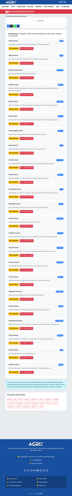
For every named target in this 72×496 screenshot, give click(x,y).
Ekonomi (30, 6)
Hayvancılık (21, 6)
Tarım (13, 6)
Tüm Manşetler (43, 482)
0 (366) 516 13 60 (27, 328)
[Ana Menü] (65, 2)
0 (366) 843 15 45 (28, 299)
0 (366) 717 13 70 (27, 343)
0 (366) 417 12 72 (27, 109)
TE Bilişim (40, 493)
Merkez (55, 403)
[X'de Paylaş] (11, 26)
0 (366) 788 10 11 (27, 226)
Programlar (65, 6)
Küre (48, 403)
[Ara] (62, 2)
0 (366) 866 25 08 (28, 153)
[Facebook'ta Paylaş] (8, 26)
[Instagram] (31, 470)
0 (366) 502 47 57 (28, 124)
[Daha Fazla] (18, 26)
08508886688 (37, 460)
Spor (57, 6)
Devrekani (11, 403)
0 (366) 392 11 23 (27, 270)
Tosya (40, 406)
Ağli (15, 399)
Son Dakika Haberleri (15, 485)
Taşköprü (34, 406)
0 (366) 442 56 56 (28, 77)
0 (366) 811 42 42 (28, 138)
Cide (40, 399)
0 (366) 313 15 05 (27, 211)
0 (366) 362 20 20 (28, 196)
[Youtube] (37, 470)
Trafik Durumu (43, 478)
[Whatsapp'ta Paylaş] (14, 26)
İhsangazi (35, 403)
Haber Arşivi (42, 485)
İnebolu (42, 403)
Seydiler (18, 406)
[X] (28, 470)
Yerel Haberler (49, 6)
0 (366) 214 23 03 (28, 94)
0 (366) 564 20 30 (28, 372)
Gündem (38, 6)
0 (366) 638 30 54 (28, 167)
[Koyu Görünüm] (60, 2)
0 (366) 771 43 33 (27, 255)
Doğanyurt (19, 403)
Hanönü (27, 403)
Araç (20, 399)
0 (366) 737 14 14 (27, 357)
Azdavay (27, 399)
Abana (10, 399)
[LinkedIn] (34, 470)
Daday (56, 399)
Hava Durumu (13, 478)
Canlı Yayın (5, 6)
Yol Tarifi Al (14, 48)
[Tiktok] (40, 470)
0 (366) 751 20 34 (28, 48)
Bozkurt (34, 399)
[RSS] (47, 470)
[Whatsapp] (43, 470)
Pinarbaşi (10, 406)
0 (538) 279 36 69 (28, 240)
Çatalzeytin (48, 399)
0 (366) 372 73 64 (28, 63)
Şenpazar (26, 406)
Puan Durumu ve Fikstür (15, 482)
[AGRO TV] (11, 2)
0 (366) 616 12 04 (27, 313)
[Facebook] (25, 470)
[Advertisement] (36, 427)
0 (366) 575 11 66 (27, 182)
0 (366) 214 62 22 (28, 284)
